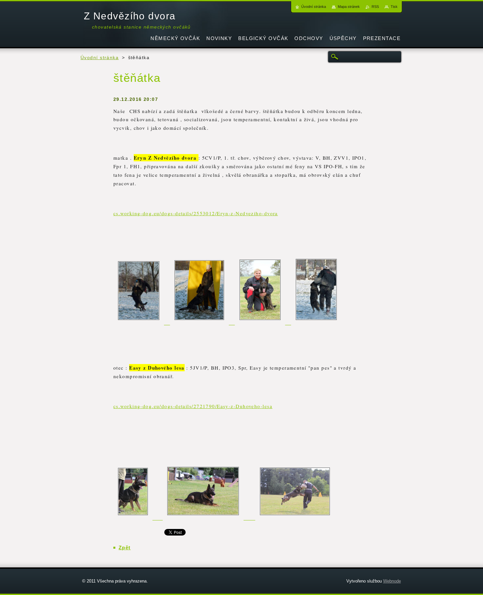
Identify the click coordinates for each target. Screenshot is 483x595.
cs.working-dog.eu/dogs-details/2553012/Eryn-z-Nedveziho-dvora (195, 213)
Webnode (392, 581)
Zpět (125, 547)
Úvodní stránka (99, 57)
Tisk (394, 7)
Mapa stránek (349, 7)
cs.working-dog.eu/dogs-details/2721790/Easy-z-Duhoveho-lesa (192, 406)
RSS (375, 7)
